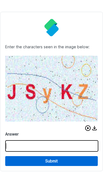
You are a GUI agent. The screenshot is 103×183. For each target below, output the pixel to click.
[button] (88, 128)
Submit (51, 161)
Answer (12, 134)
